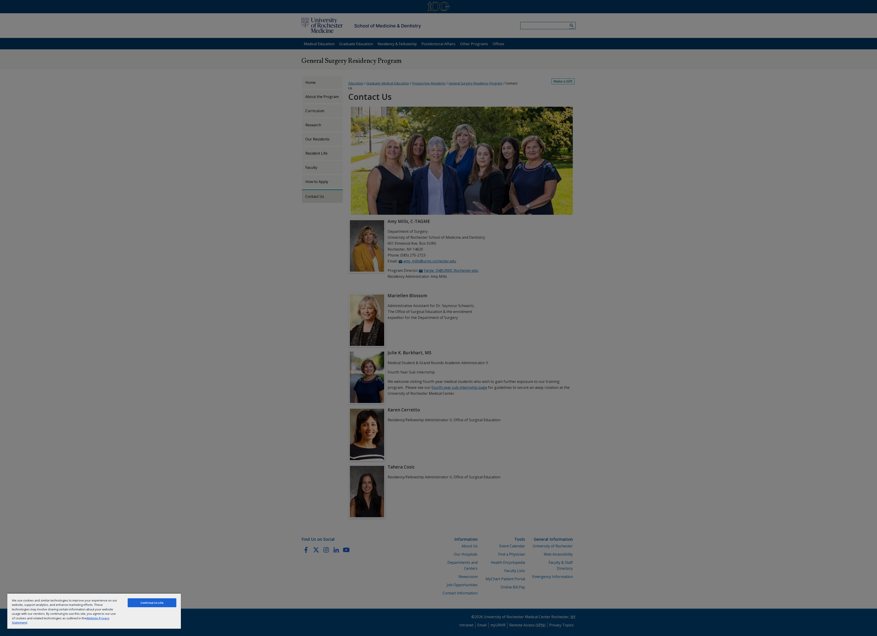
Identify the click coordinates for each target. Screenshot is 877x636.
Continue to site (152, 603)
